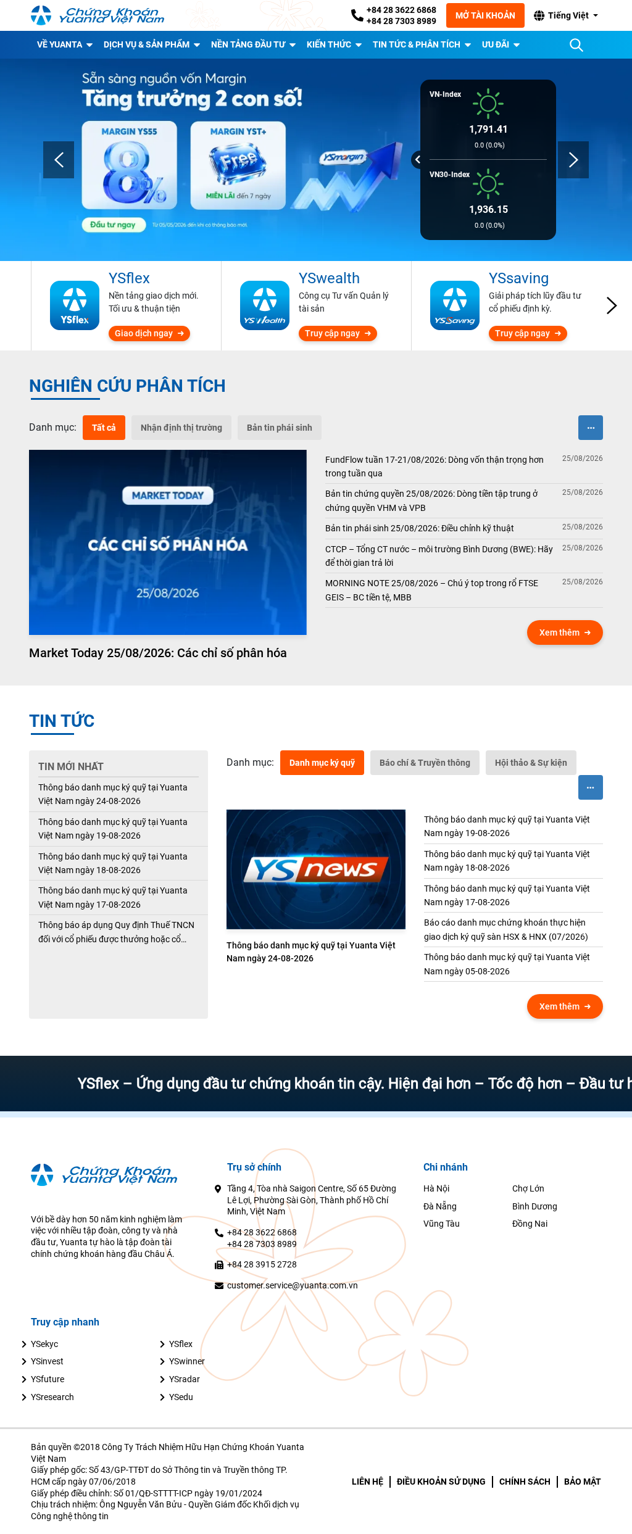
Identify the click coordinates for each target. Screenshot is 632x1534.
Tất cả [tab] (104, 428)
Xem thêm (559, 632)
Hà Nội (436, 1188)
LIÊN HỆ (367, 1481)
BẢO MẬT (582, 1481)
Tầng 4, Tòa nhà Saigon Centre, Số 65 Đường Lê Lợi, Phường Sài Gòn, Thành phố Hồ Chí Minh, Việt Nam (311, 1200)
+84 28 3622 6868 (401, 10)
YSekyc (44, 1344)
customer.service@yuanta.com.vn (292, 1285)
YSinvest (47, 1361)
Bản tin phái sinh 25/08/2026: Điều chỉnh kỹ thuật (419, 528)
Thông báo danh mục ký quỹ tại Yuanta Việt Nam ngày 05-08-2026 (507, 964)
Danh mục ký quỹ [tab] (322, 763)
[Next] (573, 159)
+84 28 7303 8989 (401, 21)
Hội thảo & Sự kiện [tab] (531, 763)
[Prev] (58, 159)
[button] (565, 15)
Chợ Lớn (528, 1188)
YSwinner (187, 1361)
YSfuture (47, 1379)
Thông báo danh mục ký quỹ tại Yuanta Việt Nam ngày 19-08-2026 (113, 828)
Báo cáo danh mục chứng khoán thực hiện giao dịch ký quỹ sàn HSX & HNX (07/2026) (506, 929)
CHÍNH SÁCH (525, 1481)
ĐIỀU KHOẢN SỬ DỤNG (441, 1481)
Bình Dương (534, 1206)
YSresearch (52, 1397)
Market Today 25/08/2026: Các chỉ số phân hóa (158, 652)
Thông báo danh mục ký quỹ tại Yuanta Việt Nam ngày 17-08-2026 (113, 897)
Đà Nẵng (440, 1206)
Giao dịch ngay (144, 333)
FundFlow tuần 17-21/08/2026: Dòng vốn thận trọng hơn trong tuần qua (434, 466)
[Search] (576, 45)
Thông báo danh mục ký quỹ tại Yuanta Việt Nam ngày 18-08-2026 (113, 863)
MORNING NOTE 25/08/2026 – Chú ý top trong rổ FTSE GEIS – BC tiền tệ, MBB (431, 590)
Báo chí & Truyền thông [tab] (425, 763)
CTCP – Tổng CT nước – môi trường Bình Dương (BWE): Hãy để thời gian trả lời (439, 556)
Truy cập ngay (332, 333)
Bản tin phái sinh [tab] (279, 428)
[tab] (53, 427)
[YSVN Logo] (105, 16)
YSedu (181, 1397)
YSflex (181, 1344)
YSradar (184, 1379)
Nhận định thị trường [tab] (181, 428)
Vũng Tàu (441, 1224)
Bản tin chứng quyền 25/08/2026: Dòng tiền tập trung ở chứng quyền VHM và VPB (431, 500)
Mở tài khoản (485, 15)
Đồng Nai (529, 1224)
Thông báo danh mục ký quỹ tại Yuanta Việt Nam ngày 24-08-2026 (113, 794)
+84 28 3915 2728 (262, 1264)
